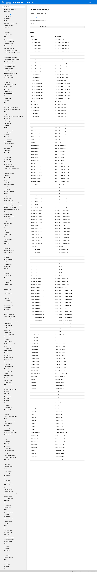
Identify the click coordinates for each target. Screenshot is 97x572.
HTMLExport (7, 171)
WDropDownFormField (9, 539)
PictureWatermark (9, 366)
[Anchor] (29, 32)
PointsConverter (8, 368)
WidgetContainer (9, 557)
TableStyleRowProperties (9, 455)
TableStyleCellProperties (9, 453)
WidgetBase (7, 555)
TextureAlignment (9, 484)
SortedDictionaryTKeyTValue (10, 416)
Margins (7, 309)
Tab (6, 439)
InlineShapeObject (8, 218)
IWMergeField (7, 243)
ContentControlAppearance (10, 57)
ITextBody (6, 232)
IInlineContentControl (9, 200)
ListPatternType (7, 289)
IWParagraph (7, 248)
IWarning (7, 237)
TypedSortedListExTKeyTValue (11, 494)
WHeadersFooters (8, 553)
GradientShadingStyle (9, 143)
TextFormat (7, 478)
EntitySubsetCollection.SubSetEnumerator (13, 116)
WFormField (7, 550)
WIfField (6, 562)
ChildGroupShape (8, 30)
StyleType (7, 425)
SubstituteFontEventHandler (10, 432)
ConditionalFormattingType (10, 55)
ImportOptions (8, 214)
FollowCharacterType (9, 130)
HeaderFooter (8, 152)
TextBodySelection (8, 466)
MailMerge (7, 298)
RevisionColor (8, 378)
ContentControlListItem (9, 61)
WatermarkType (8, 514)
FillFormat (7, 125)
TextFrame (7, 480)
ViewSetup (7, 503)
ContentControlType (8, 68)
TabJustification (8, 444)
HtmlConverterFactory (9, 166)
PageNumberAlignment (9, 343)
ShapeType (7, 414)
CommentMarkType (8, 43)
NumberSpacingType (9, 328)
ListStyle (7, 291)
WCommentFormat (8, 530)
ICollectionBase (7, 187)
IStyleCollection (7, 227)
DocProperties (8, 89)
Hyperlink (7, 175)
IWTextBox (6, 268)
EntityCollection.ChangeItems (11, 107)
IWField (5, 241)
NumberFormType (8, 325)
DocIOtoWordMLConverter (10, 86)
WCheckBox (6, 525)
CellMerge (7, 21)
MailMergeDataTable (8, 303)
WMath (6, 569)
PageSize (7, 353)
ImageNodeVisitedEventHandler (11, 209)
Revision (7, 373)
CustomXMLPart (8, 80)
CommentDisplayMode (9, 41)
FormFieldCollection (8, 139)
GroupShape (8, 150)
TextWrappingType (8, 491)
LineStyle (7, 282)
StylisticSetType (7, 428)
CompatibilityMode (9, 48)
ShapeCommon (8, 407)
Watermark (7, 509)
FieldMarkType (7, 123)
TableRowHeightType (9, 450)
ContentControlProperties (10, 66)
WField (6, 544)
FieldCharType (7, 121)
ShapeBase (7, 405)
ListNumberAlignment (9, 287)
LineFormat (7, 277)
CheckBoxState (7, 27)
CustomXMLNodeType (9, 77)
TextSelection (8, 482)
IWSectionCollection (8, 259)
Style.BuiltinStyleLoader (9, 421)
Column (7, 36)
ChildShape (7, 32)
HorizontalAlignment (9, 162)
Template (7, 459)
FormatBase (7, 137)
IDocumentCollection (9, 191)
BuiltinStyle (7, 11)
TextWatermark (8, 487)
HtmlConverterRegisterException (11, 168)
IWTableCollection (8, 264)
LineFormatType (8, 280)
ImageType (7, 212)
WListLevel (6, 566)
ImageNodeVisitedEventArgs (10, 207)
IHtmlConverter (7, 198)
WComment (7, 528)
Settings (7, 400)
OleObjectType (7, 332)
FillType (6, 127)
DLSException (7, 82)
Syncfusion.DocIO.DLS (40, 17)
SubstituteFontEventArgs (9, 430)
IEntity (6, 193)
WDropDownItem (8, 541)
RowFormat (7, 387)
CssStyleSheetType (8, 71)
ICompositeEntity (8, 189)
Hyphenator (8, 182)
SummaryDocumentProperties (11, 437)
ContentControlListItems (9, 64)
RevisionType (8, 382)
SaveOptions (8, 396)
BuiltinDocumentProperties (10, 9)
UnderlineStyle (8, 496)
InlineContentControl (9, 216)
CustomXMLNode (8, 75)
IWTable (6, 262)
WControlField (7, 534)
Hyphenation (8, 180)
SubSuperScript (7, 434)
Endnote (7, 100)
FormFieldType (7, 141)
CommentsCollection (9, 46)
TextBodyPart (7, 464)
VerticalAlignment (9, 498)
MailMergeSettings (8, 307)
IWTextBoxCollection (8, 271)
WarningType (8, 507)
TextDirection (8, 475)
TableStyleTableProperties (10, 457)
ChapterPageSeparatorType (10, 23)
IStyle (6, 225)
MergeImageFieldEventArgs (10, 318)
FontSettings (8, 132)
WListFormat (7, 564)
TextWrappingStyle (8, 489)
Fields (89, 10)
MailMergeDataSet (8, 300)
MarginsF (7, 312)
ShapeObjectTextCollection (10, 412)
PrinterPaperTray (8, 371)
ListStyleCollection (8, 293)
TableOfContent (7, 448)
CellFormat (7, 18)
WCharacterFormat (8, 519)
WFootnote (7, 548)
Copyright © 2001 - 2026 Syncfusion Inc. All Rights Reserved (82, 571)
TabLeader (7, 446)
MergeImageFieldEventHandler (11, 321)
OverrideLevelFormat (9, 334)
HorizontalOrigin (9, 164)
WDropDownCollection (9, 537)
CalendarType (8, 16)
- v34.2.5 (32, 2)
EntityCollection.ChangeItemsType (12, 109)
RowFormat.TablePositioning (10, 389)
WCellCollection (7, 516)
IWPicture (6, 255)
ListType (7, 296)
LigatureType (8, 275)
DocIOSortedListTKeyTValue (10, 84)
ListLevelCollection (8, 284)
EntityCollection (8, 105)
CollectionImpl (8, 34)
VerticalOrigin (8, 500)
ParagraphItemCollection (9, 357)
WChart (6, 523)
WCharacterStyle (8, 521)
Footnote (7, 134)
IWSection (6, 257)
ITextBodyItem (7, 234)
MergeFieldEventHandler (9, 316)
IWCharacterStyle (8, 239)
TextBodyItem (7, 462)
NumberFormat (8, 323)
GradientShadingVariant (9, 146)
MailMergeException (8, 305)
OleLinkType (7, 330)
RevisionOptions (8, 380)
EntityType (7, 118)
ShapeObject (8, 409)
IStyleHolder (7, 230)
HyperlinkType (8, 177)
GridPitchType (7, 148)
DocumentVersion (9, 96)
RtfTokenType (7, 393)
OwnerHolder (8, 337)
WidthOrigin (7, 559)
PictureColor (8, 364)
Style (6, 418)
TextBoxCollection (8, 469)
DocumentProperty (9, 93)
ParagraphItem (8, 355)
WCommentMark (8, 532)
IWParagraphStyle (8, 252)
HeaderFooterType (8, 155)
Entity (6, 102)
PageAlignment (8, 341)
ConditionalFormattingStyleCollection (12, 52)
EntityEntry (7, 111)
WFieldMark (6, 546)
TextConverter (8, 473)
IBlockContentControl (9, 184)
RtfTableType (7, 391)
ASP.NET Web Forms (21, 2)
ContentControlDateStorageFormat (12, 59)
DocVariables (8, 98)
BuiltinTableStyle (8, 14)
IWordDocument (8, 246)
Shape (6, 403)
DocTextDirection (8, 91)
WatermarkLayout (9, 512)
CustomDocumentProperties (10, 73)
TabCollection (8, 441)
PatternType (8, 362)
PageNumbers (8, 346)
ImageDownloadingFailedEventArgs (12, 202)
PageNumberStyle (8, 348)
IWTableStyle (7, 266)
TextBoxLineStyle (8, 471)
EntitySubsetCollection (9, 114)
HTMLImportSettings (9, 173)
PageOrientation (8, 350)
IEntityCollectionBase (9, 196)
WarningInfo (8, 505)
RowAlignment (8, 384)
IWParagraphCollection (9, 250)
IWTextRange (7, 273)
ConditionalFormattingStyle (10, 50)
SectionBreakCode (8, 398)
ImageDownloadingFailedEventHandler (13, 205)
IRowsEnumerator (8, 223)
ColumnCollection (9, 39)
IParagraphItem (7, 221)
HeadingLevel (8, 157)
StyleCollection (8, 423)
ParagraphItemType (8, 359)
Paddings (7, 339)
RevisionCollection (9, 375)
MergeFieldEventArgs (9, 314)
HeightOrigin (8, 159)
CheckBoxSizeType (8, 25)
